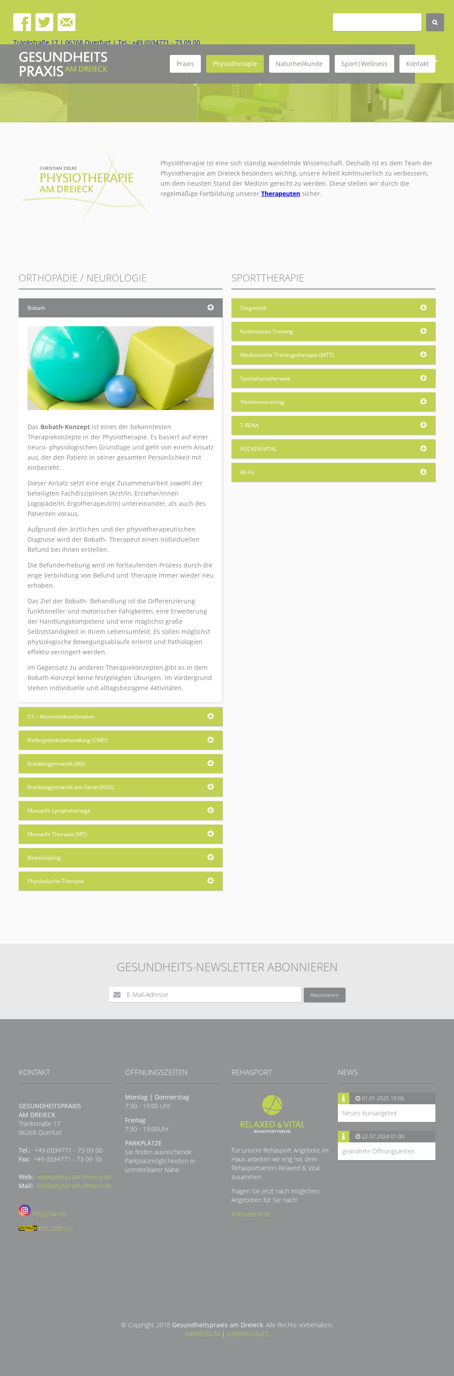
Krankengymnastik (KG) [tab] (56, 763)
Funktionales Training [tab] (266, 331)
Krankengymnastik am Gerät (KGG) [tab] (70, 787)
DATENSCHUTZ (248, 1333)
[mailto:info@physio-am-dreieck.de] (66, 28)
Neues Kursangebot (369, 1113)
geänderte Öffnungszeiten (378, 1151)
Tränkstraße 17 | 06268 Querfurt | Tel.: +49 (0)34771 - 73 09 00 (106, 42)
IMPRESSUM (202, 1333)
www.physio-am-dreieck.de (74, 1177)
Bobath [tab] (36, 308)
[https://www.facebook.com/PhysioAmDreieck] (22, 28)
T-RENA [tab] (249, 425)
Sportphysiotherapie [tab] (265, 378)
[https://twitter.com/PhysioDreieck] (44, 28)
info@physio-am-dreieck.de (74, 1185)
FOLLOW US (49, 1214)
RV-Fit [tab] (247, 472)
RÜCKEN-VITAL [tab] (258, 449)
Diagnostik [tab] (253, 308)
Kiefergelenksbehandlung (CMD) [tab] (67, 740)
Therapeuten (280, 193)
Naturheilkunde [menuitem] (299, 63)
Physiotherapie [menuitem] (235, 63)
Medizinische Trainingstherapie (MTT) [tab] (287, 355)
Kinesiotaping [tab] (44, 857)
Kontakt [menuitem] (417, 63)
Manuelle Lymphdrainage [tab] (58, 810)
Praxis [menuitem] (185, 63)
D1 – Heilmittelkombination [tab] (60, 716)
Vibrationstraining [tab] (262, 402)
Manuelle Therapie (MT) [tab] (57, 834)
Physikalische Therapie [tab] (55, 881)
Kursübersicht (250, 1214)
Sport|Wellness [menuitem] (364, 63)
